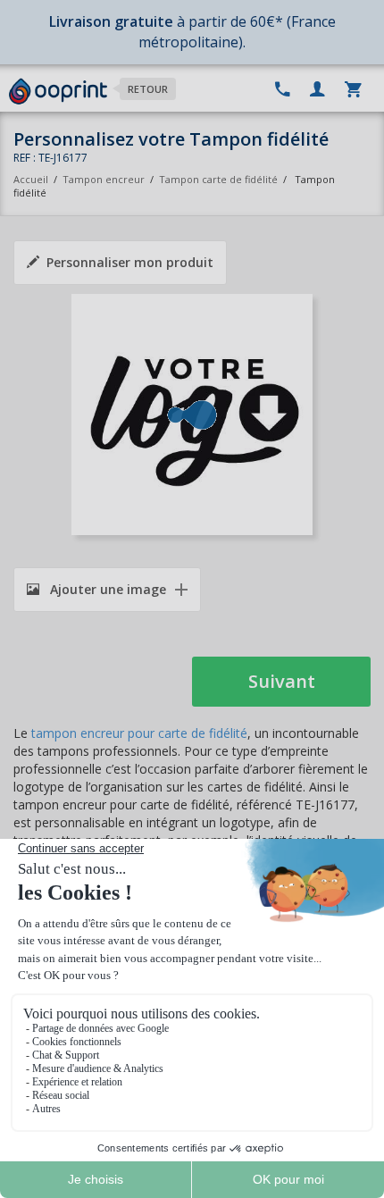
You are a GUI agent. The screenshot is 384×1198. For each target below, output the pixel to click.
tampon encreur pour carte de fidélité (139, 733)
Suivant (281, 681)
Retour (148, 89)
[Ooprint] (58, 92)
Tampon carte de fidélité (218, 179)
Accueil (30, 179)
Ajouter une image (106, 589)
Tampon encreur (105, 179)
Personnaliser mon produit (129, 262)
